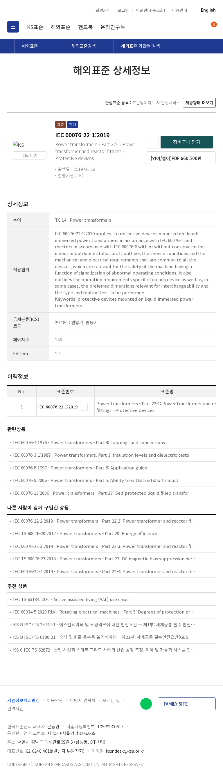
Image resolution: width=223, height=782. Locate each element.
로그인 (123, 10)
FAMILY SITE (176, 704)
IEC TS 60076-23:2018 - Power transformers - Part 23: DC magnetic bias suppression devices (104, 558)
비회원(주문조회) (150, 10)
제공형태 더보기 (199, 102)
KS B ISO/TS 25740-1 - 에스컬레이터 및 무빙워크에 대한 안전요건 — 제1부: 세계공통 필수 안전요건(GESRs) (104, 624)
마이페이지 (199, 27)
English (208, 10)
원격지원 (15, 708)
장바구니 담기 (186, 141)
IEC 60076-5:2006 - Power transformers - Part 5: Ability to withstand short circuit (96, 480)
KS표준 (35, 27)
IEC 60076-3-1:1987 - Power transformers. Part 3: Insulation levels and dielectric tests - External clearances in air (104, 455)
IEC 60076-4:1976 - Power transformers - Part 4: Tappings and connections (89, 442)
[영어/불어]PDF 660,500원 (176, 158)
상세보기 (84, 407)
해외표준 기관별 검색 (140, 46)
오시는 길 (111, 700)
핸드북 (85, 27)
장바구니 (213, 25)
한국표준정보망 (37, 10)
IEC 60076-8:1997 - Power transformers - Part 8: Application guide (80, 467)
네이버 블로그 (146, 704)
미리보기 (29, 155)
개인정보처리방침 (23, 700)
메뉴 (13, 27)
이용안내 (179, 10)
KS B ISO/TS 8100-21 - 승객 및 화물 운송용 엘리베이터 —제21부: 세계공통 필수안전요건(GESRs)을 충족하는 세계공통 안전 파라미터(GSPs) (104, 637)
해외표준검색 (83, 46)
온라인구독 (112, 27)
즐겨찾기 (152, 142)
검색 (188, 27)
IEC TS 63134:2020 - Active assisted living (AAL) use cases (71, 599)
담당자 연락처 (83, 700)
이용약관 (55, 700)
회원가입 (103, 10)
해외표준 (61, 27)
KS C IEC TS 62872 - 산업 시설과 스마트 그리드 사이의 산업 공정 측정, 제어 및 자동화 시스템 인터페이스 (104, 650)
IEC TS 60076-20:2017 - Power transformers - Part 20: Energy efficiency (85, 533)
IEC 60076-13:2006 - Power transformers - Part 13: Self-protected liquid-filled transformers (104, 493)
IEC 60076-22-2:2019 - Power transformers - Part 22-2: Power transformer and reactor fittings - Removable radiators (104, 521)
